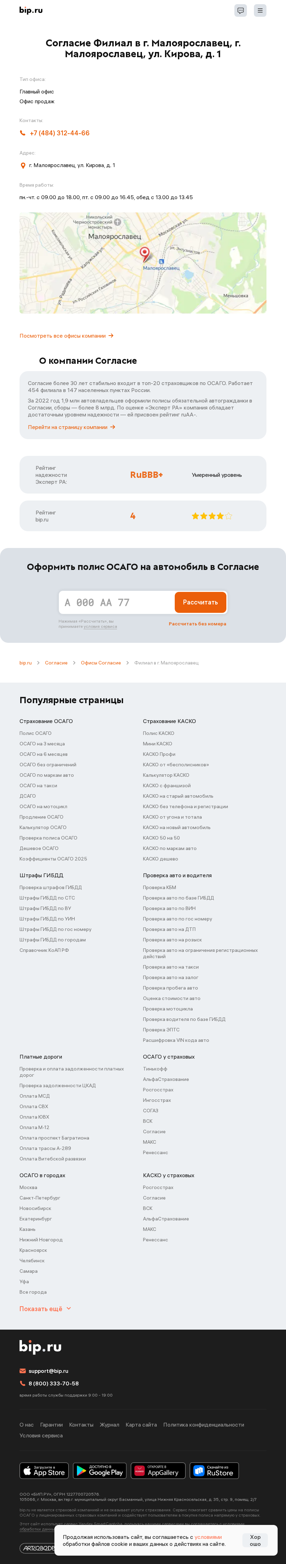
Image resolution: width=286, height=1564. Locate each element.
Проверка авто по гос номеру (177, 919)
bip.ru (26, 663)
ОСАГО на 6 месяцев (44, 754)
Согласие (56, 663)
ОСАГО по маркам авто (47, 775)
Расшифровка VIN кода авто (176, 1040)
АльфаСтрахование (166, 1079)
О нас (27, 1424)
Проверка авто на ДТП (169, 929)
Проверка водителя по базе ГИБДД (184, 1019)
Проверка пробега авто (170, 988)
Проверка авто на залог (170, 977)
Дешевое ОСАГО (39, 848)
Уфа (24, 1281)
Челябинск (32, 1260)
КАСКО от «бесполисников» (176, 764)
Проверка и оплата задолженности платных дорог (72, 1072)
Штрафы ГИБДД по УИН (47, 919)
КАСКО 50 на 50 (161, 838)
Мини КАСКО (157, 743)
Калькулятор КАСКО (166, 775)
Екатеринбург (36, 1219)
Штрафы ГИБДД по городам (53, 940)
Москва (28, 1187)
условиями (208, 1536)
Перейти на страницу (67, 426)
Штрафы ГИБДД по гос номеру (55, 929)
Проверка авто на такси (171, 967)
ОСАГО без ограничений (48, 764)
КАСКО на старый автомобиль (178, 796)
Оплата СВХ (34, 1106)
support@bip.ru (48, 1370)
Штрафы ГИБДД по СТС (47, 898)
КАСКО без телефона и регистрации (185, 806)
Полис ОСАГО (36, 733)
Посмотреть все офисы (63, 335)
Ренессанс (155, 1152)
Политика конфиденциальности (203, 1424)
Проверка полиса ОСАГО (48, 838)
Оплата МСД (35, 1096)
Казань (28, 1229)
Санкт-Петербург (40, 1198)
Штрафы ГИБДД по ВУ (45, 908)
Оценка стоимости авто (172, 998)
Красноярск (33, 1250)
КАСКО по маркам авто (170, 848)
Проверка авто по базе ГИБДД (178, 898)
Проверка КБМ (159, 887)
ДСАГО (28, 796)
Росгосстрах (158, 1089)
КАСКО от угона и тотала (172, 817)
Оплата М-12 (35, 1127)
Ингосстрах (157, 1100)
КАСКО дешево (160, 859)
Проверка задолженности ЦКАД (58, 1085)
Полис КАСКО (158, 733)
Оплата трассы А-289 (45, 1148)
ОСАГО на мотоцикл (43, 806)
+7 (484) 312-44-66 (60, 133)
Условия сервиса (41, 1435)
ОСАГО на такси (38, 785)
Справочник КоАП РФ (44, 950)
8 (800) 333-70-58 (54, 1383)
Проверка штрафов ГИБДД (51, 887)
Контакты (81, 1424)
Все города (33, 1292)
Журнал (109, 1424)
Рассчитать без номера (197, 624)
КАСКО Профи (159, 754)
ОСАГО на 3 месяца (42, 743)
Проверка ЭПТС (161, 1030)
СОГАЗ (150, 1110)
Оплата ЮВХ (34, 1117)
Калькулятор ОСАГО (43, 827)
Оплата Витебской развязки (53, 1159)
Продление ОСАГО (41, 817)
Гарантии (51, 1424)
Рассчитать (200, 602)
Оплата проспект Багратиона (54, 1138)
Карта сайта (141, 1424)
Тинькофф (155, 1069)
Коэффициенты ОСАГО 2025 (53, 859)
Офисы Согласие (101, 663)
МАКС (149, 1142)
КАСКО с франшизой (167, 785)
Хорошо (255, 1540)
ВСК (147, 1121)
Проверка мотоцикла (168, 1009)
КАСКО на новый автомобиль (177, 827)
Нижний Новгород (41, 1239)
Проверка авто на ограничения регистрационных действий (200, 953)
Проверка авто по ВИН (169, 908)
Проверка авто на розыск (172, 940)
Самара (29, 1271)
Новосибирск (35, 1208)
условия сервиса (100, 626)
